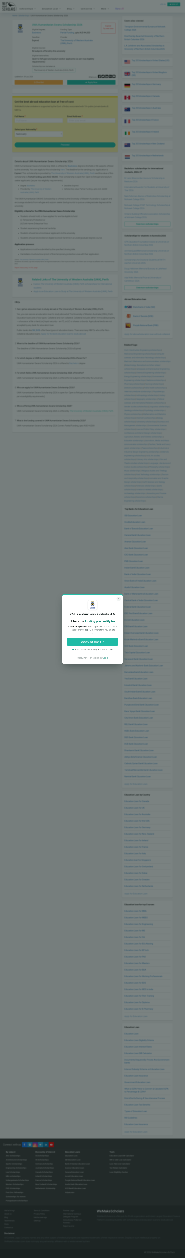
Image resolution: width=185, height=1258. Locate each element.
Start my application (91, 641)
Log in (105, 658)
